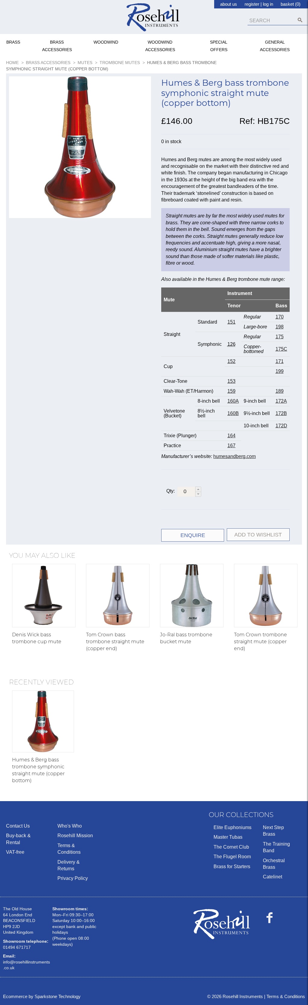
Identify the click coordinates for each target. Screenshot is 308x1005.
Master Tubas (228, 837)
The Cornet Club (231, 847)
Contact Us (18, 825)
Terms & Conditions (69, 849)
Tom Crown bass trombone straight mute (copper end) (115, 641)
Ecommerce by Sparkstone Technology (42, 996)
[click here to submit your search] (300, 20)
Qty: (170, 490)
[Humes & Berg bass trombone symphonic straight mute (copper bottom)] (43, 721)
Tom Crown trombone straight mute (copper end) (260, 641)
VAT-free (15, 852)
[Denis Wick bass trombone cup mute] (43, 595)
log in (268, 4)
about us (228, 4)
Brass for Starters (232, 866)
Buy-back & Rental (18, 839)
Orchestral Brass (274, 864)
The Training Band (276, 847)
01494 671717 (17, 947)
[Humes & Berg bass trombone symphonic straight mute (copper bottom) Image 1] (80, 148)
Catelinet (272, 876)
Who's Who (69, 825)
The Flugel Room (232, 856)
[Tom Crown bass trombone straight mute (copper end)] (117, 595)
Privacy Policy (72, 878)
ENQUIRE (192, 535)
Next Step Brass (273, 831)
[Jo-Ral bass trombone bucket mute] (191, 595)
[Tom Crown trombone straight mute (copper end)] (265, 595)
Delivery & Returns (68, 865)
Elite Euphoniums (232, 827)
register (252, 4)
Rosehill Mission (75, 835)
